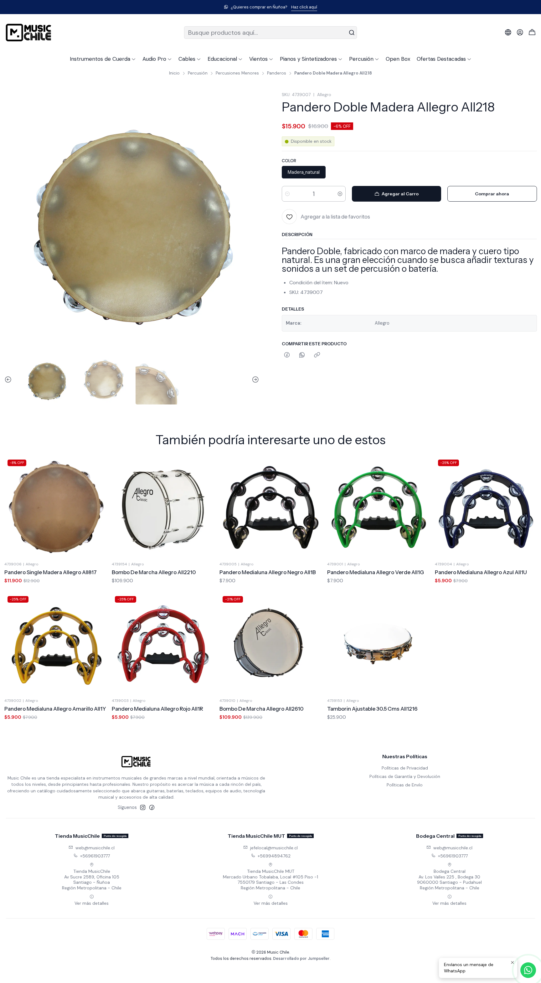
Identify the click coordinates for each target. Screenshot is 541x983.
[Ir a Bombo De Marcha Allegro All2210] (163, 507)
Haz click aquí (304, 7)
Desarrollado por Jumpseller (301, 958)
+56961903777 (95, 856)
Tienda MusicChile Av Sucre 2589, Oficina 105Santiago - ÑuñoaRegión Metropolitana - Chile (91, 879)
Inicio (174, 73)
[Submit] (351, 32)
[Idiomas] (508, 32)
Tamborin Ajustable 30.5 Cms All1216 (372, 709)
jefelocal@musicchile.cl (274, 848)
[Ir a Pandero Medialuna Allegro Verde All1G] (378, 507)
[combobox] (270, 32)
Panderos (276, 73)
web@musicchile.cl (95, 848)
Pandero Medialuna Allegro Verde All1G (375, 572)
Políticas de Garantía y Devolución (404, 776)
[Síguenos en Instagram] (143, 807)
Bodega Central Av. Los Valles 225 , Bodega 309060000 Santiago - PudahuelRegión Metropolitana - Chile (449, 879)
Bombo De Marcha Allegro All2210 (154, 572)
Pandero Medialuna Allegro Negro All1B (267, 572)
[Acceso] (520, 32)
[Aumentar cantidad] (340, 193)
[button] (103, 59)
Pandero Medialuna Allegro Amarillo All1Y (55, 709)
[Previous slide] (9, 379)
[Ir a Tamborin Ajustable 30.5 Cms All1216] (378, 644)
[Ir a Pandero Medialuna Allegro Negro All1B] (270, 507)
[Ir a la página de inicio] (28, 33)
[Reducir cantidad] (287, 193)
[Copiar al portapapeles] (317, 355)
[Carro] (532, 33)
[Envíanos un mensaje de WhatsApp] (528, 970)
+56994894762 (274, 856)
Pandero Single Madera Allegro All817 (50, 572)
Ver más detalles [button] (92, 903)
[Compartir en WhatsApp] (302, 355)
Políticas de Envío (405, 785)
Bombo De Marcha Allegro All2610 (261, 709)
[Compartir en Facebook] (287, 355)
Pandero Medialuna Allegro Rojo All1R (157, 709)
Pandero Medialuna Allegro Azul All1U (481, 572)
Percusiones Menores (237, 73)
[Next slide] (254, 379)
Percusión (198, 73)
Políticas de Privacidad (405, 768)
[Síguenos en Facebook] (152, 807)
